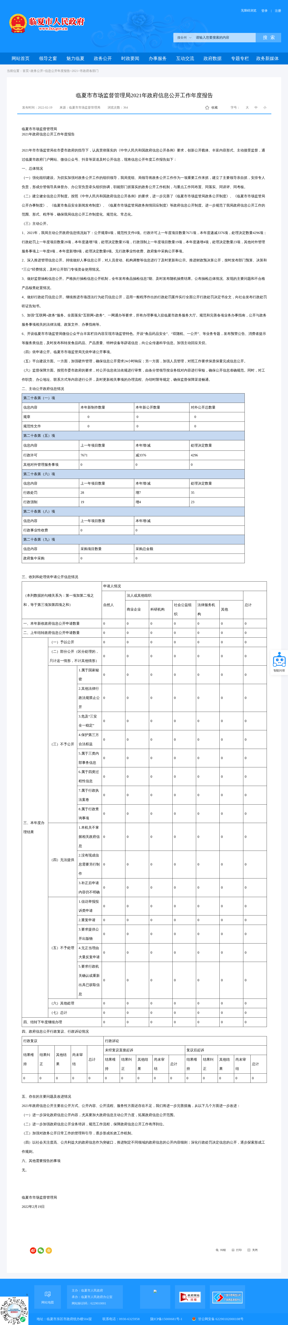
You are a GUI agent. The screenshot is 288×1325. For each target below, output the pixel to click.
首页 (26, 71)
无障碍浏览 (248, 10)
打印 (239, 1250)
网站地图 (47, 1302)
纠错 (223, 1250)
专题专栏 (240, 58)
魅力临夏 (75, 58)
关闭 (255, 1250)
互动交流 (185, 58)
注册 (278, 10)
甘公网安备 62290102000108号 (220, 1319)
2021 (75, 71)
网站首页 (21, 58)
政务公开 (103, 58)
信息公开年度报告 (57, 71)
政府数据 (213, 58)
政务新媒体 (267, 58)
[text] (224, 37)
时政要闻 (130, 58)
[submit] (268, 37)
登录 (264, 10)
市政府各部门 (89, 71)
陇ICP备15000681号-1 (166, 1319)
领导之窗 (48, 58)
